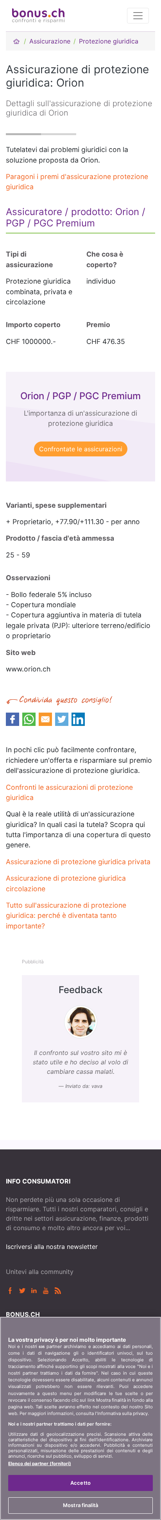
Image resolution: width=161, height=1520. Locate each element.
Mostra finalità (80, 1505)
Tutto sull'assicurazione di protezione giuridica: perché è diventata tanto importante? (66, 915)
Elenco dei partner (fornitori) (39, 1463)
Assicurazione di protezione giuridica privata (78, 862)
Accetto (80, 1483)
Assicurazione (49, 41)
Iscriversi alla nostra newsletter (52, 1246)
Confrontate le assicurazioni (80, 449)
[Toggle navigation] (138, 16)
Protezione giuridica (108, 41)
